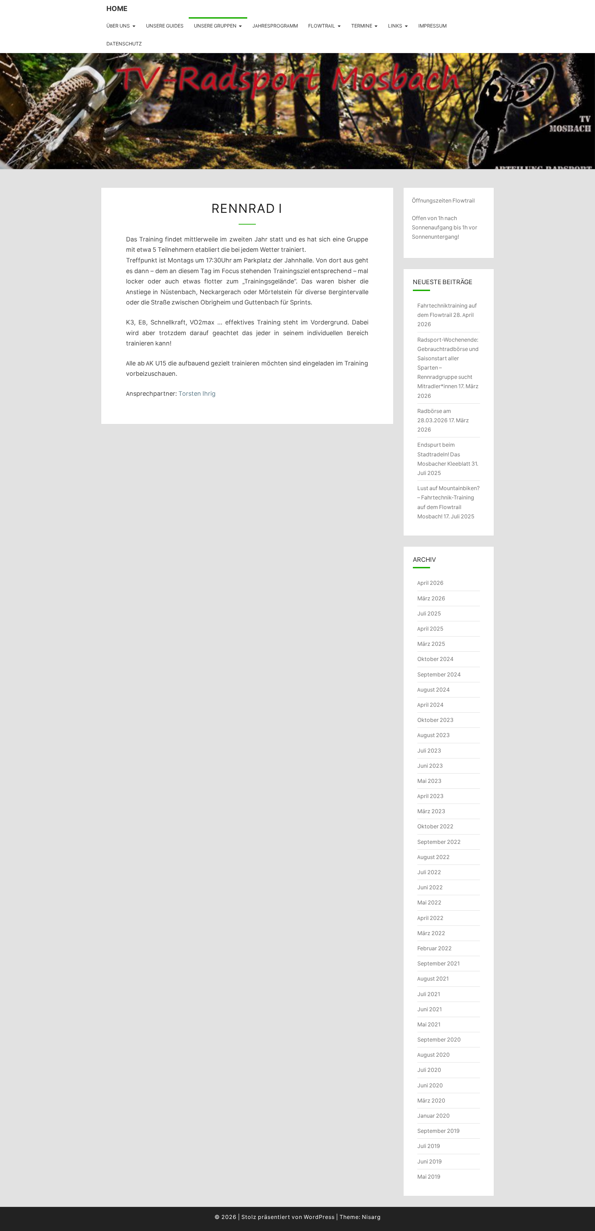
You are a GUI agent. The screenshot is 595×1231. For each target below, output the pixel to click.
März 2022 (431, 933)
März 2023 (431, 811)
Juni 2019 (429, 1161)
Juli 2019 (428, 1145)
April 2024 (430, 704)
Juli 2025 (429, 613)
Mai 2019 (428, 1176)
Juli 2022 (429, 872)
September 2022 (439, 841)
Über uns (118, 26)
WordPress (319, 1216)
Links (395, 26)
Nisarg (371, 1216)
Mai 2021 (428, 1024)
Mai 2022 (429, 902)
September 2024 (439, 674)
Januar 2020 (433, 1115)
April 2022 (430, 917)
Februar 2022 (434, 948)
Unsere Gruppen (215, 26)
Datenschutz (124, 44)
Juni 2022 (430, 887)
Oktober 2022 (435, 826)
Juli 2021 (428, 994)
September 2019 (438, 1130)
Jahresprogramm (275, 26)
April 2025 (430, 628)
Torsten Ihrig (197, 393)
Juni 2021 (429, 1009)
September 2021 (438, 963)
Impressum (432, 26)
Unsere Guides (165, 26)
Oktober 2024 (435, 658)
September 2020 (439, 1039)
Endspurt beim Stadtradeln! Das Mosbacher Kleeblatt (443, 454)
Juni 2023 (430, 765)
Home (116, 8)
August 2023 (433, 735)
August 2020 (433, 1054)
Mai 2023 (429, 780)
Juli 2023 (429, 750)
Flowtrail (321, 26)
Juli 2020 (429, 1069)
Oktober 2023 (435, 719)
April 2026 (430, 582)
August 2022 (433, 857)
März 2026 (431, 598)
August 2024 (433, 689)
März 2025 (431, 643)
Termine (361, 26)
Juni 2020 (430, 1085)
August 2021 (433, 978)
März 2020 (431, 1100)
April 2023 (430, 796)
